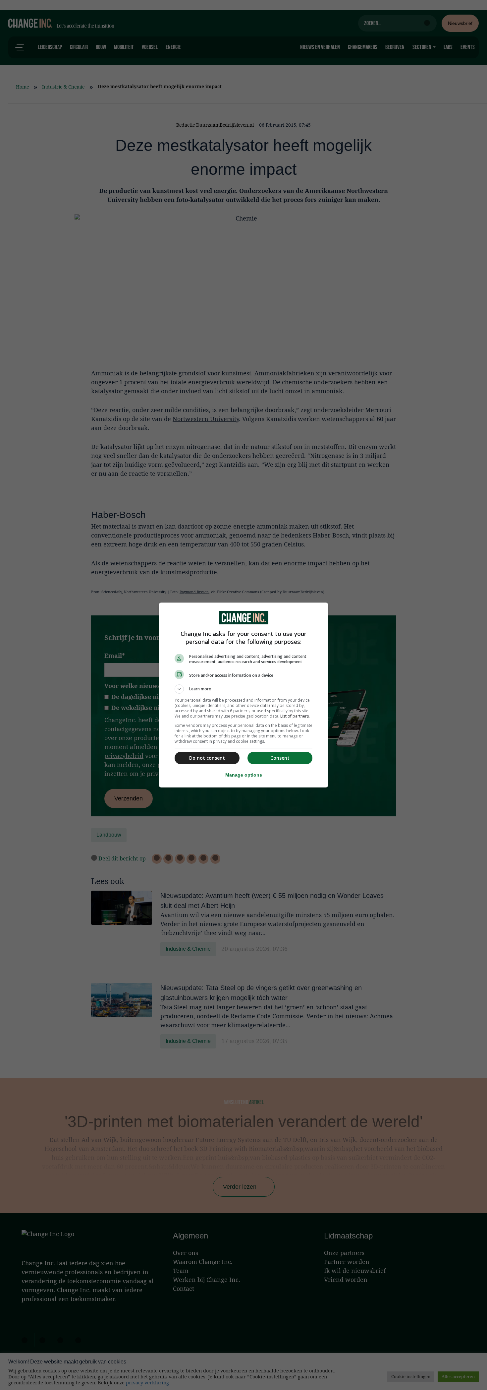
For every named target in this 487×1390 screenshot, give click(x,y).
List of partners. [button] (295, 716)
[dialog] (243, 695)
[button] (243, 689)
